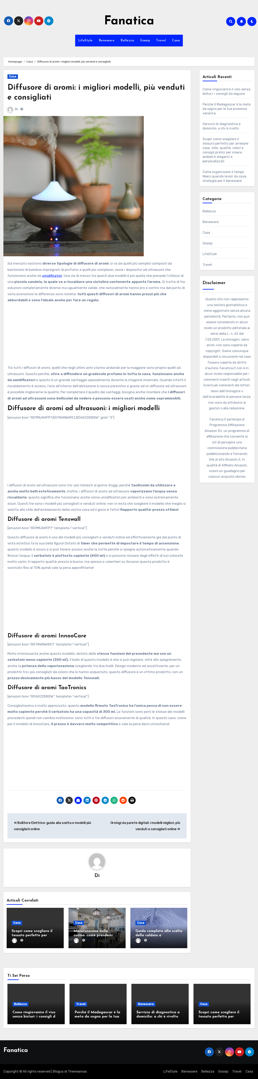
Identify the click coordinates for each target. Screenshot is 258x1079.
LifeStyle (85, 40)
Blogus (58, 1071)
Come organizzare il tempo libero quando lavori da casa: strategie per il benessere (225, 176)
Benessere (107, 40)
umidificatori (52, 276)
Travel (161, 40)
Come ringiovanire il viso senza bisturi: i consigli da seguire (34, 1017)
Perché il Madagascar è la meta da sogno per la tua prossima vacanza (227, 108)
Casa (176, 40)
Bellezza (127, 40)
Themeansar (77, 1071)
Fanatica (129, 21)
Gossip (145, 40)
